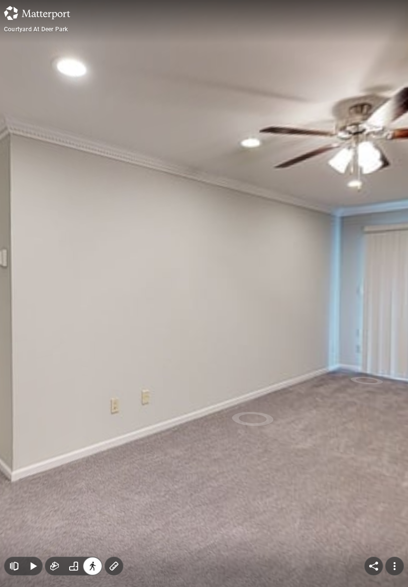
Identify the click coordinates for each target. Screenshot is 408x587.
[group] (73, 566)
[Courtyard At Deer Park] (204, 293)
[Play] (33, 566)
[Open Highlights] (14, 566)
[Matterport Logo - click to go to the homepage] (37, 13)
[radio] (54, 566)
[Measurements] (113, 566)
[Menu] (394, 566)
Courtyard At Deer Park (36, 29)
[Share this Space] (373, 566)
